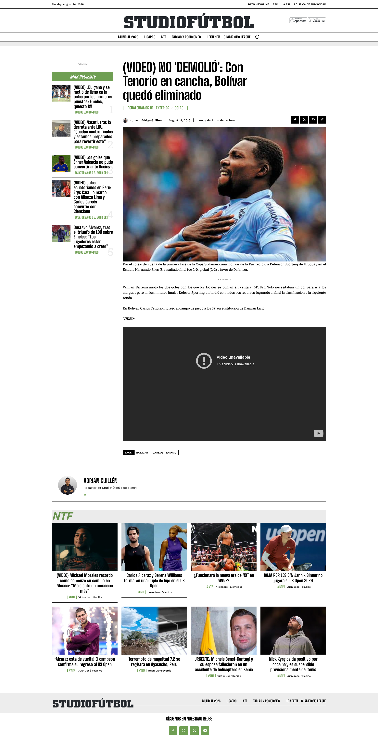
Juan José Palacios (160, 592)
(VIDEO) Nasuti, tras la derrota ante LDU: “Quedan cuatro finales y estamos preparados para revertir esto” (93, 132)
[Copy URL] (322, 120)
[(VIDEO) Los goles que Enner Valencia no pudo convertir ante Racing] (61, 163)
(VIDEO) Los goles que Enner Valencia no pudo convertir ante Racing (93, 162)
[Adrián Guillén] (126, 120)
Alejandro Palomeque (229, 586)
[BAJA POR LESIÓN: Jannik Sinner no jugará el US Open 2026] (293, 549)
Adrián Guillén (151, 120)
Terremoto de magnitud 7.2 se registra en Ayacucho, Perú (154, 661)
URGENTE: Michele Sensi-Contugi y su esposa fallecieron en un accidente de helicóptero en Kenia (224, 664)
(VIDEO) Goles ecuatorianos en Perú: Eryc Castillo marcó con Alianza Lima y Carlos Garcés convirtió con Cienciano (92, 197)
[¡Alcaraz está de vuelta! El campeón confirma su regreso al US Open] (85, 633)
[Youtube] (205, 730)
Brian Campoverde (159, 670)
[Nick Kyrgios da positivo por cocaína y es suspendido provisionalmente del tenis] (293, 633)
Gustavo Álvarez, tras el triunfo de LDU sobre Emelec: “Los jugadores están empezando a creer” (93, 237)
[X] (304, 120)
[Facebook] (295, 120)
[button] (257, 37)
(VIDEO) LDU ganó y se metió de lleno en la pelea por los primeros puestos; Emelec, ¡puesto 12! (93, 97)
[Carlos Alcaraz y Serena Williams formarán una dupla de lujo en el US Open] (154, 549)
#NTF (72, 597)
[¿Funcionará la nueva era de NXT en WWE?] (224, 549)
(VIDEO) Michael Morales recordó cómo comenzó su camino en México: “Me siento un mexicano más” (85, 583)
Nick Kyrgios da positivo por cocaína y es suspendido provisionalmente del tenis (293, 664)
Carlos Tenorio (165, 452)
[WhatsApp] (313, 120)
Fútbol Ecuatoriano (87, 112)
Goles (179, 108)
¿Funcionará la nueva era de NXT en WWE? (224, 578)
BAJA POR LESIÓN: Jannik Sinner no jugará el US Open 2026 (293, 578)
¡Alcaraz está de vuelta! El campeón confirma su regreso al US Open (85, 661)
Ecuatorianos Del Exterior (91, 172)
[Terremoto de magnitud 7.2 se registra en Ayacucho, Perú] (154, 633)
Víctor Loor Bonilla (90, 597)
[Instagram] (183, 730)
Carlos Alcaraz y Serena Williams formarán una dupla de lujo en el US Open (154, 580)
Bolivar (142, 452)
